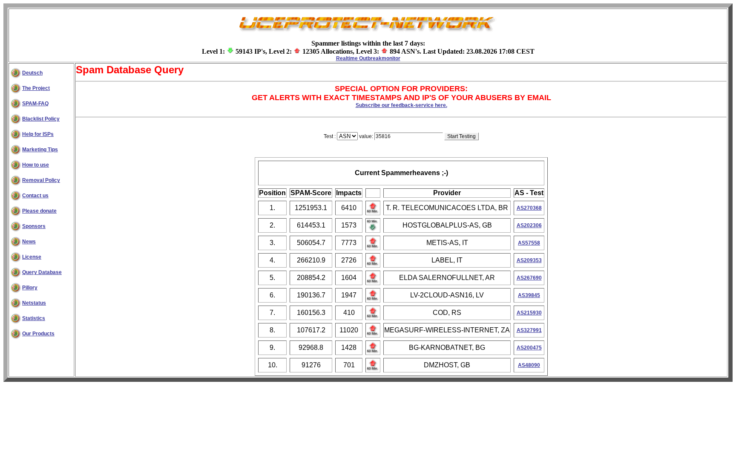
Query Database (42, 272)
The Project (36, 88)
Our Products (38, 334)
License (31, 257)
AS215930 (529, 313)
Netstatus (34, 303)
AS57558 (529, 243)
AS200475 (529, 348)
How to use (35, 165)
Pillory (29, 288)
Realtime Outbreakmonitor (368, 58)
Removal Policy (41, 180)
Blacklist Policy (41, 119)
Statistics (33, 318)
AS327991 (529, 330)
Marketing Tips (40, 150)
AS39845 (529, 295)
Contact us (35, 196)
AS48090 (529, 365)
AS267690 (529, 278)
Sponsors (34, 226)
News (29, 242)
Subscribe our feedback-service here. (401, 105)
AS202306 (529, 225)
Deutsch (32, 73)
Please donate (39, 211)
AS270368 (529, 208)
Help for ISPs (38, 134)
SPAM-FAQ (35, 104)
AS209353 (529, 260)
